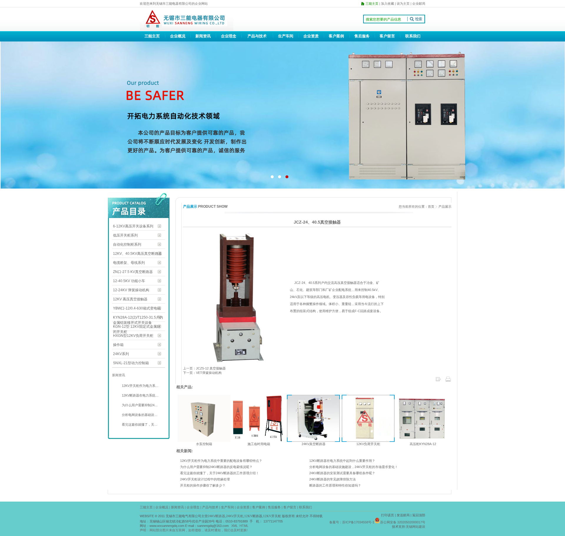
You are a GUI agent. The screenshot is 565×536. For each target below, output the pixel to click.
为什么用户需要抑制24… (139, 405)
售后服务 (362, 36)
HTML (244, 525)
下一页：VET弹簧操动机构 (202, 372)
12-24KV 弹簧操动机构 (131, 290)
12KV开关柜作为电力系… (140, 385)
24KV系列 (121, 354)
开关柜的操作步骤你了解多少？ (202, 485)
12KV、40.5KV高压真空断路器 (137, 254)
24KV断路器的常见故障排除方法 (332, 479)
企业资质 (311, 36)
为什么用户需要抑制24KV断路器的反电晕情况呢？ (216, 467)
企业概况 (177, 36)
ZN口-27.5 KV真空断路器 (133, 272)
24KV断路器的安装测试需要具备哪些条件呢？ (342, 473)
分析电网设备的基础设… (139, 415)
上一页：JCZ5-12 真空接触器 (204, 368)
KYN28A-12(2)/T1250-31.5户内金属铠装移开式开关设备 (138, 317)
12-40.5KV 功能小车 (129, 281)
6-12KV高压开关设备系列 (133, 226)
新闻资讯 (203, 36)
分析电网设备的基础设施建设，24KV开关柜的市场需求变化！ (353, 467)
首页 (431, 206)
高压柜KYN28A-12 (423, 444)
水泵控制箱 (204, 444)
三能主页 (152, 36)
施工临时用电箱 (258, 444)
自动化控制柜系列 (127, 244)
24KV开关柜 (234, 516)
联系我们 (413, 36)
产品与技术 (257, 36)
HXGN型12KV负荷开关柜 (133, 336)
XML (234, 525)
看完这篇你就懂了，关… (139, 424)
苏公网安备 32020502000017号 (402, 522)
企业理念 (228, 36)
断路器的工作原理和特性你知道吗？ (335, 485)
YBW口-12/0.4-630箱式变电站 (137, 308)
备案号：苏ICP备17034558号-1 (351, 522)
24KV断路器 (216, 516)
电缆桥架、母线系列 (129, 263)
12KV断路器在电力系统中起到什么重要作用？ (342, 460)
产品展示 (444, 206)
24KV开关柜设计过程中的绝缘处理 (205, 479)
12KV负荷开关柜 (368, 444)
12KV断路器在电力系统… (140, 395)
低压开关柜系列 (125, 235)
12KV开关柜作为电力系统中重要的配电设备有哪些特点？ (221, 460)
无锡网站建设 (415, 526)
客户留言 (387, 36)
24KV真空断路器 (313, 444)
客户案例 (336, 36)
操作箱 (118, 345)
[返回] (438, 381)
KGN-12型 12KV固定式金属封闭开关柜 (136, 326)
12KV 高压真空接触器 (130, 299)
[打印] (448, 381)
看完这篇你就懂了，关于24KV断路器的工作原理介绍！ (219, 473)
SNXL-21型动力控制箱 (131, 363)
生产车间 (285, 36)
